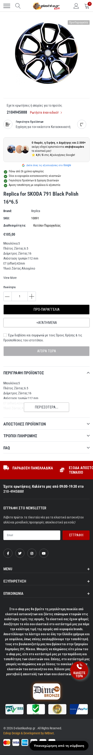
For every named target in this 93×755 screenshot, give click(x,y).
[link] (7, 553)
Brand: (7, 211)
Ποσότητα (9, 287)
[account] (76, 6)
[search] (18, 6)
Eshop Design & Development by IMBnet (28, 733)
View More (10, 278)
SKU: (6, 218)
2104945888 (17, 112)
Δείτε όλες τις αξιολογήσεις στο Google (48, 165)
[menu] (6, 5)
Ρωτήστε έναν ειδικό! (44, 112)
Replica (35, 211)
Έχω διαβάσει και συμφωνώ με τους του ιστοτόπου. (42, 337)
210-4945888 (13, 491)
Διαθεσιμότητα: (14, 225)
